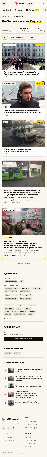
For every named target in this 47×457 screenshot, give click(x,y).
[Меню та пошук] (4, 3)
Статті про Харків (31, 425)
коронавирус (19, 315)
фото (8, 315)
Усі (5, 38)
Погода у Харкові (7, 437)
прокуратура (10, 311)
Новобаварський (11, 298)
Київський (25, 288)
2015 (17, 354)
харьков (9, 305)
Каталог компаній (8, 440)
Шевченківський (11, 288)
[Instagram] (8, 428)
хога (27, 308)
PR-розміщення (30, 443)
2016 (8, 354)
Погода (33, 10)
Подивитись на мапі (24, 339)
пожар (33, 311)
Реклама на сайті (30, 440)
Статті (8, 10)
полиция (21, 305)
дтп (19, 308)
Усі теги (6, 318)
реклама (9, 308)
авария (23, 311)
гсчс (30, 315)
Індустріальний (11, 295)
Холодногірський (26, 295)
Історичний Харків (31, 428)
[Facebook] (13, 428)
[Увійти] (43, 3)
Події (32, 38)
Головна (4, 16)
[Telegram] (4, 428)
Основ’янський (25, 298)
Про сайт (28, 437)
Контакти (28, 446)
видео (31, 305)
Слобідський (25, 292)
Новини (20, 10)
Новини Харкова (18, 38)
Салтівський (36, 288)
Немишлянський (11, 292)
